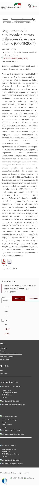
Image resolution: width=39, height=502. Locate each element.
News (1, 370)
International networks (6, 357)
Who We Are (3, 348)
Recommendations (22, 21)
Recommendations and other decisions (11, 354)
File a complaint (4, 359)
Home (5, 19)
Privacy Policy (4, 373)
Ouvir (25, 58)
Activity (2, 351)
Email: (3, 297)
